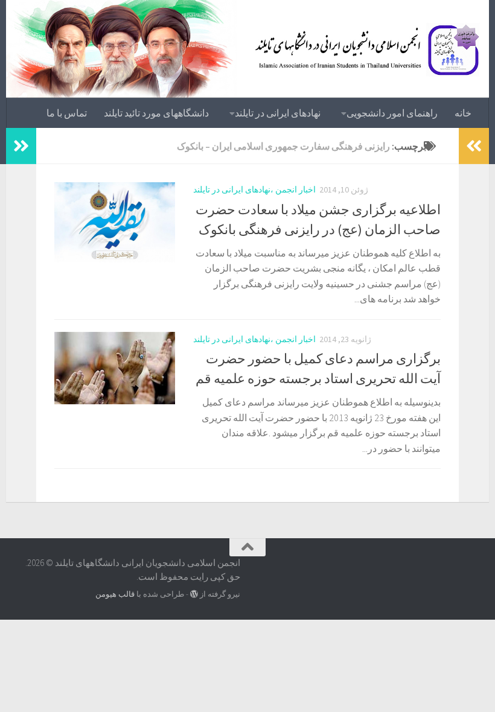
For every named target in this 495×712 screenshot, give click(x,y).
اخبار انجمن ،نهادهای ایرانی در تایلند (254, 189)
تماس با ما (66, 113)
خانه (463, 113)
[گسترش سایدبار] (21, 146)
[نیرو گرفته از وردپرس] (194, 594)
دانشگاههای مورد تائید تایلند (156, 113)
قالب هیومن (115, 594)
